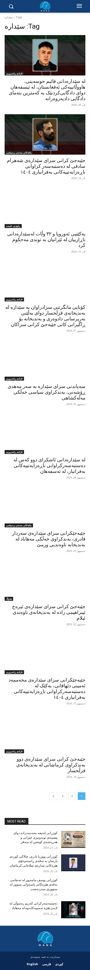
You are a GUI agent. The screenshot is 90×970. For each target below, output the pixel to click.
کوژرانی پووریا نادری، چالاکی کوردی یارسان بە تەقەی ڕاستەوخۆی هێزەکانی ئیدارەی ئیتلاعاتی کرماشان (33, 861)
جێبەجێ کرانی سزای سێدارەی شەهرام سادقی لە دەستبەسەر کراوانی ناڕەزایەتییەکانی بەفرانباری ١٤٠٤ (46, 166)
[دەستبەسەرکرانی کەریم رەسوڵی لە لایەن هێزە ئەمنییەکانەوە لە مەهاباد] (73, 909)
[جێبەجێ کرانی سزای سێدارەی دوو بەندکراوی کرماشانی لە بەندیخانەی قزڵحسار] (45, 733)
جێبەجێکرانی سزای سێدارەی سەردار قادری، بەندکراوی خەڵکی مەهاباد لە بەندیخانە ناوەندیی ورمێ (48, 538)
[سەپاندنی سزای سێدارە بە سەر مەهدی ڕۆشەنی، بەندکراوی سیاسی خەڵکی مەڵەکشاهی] (45, 360)
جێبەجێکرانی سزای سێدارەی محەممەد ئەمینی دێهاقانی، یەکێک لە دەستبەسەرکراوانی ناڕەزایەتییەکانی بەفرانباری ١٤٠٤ (47, 688)
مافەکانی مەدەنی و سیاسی (19, 152)
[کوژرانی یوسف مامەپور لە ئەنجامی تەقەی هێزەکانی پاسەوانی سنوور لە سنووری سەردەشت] (73, 886)
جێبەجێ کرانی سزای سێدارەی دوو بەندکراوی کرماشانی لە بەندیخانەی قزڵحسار (50, 764)
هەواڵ (9, 598)
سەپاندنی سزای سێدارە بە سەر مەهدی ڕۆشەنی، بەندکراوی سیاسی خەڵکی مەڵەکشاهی (46, 392)
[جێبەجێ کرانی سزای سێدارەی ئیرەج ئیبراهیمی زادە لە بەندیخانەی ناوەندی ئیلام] (45, 580)
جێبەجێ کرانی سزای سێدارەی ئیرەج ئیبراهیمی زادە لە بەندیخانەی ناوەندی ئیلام (48, 612)
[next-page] (53, 796)
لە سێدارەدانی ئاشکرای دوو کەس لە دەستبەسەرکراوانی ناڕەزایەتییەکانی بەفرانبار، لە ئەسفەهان (49, 465)
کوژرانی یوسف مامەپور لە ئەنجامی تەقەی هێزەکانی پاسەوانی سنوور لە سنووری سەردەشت (33, 884)
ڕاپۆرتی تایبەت (13, 226)
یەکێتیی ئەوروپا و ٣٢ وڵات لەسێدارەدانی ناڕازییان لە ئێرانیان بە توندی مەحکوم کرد (46, 239)
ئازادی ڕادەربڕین (14, 73)
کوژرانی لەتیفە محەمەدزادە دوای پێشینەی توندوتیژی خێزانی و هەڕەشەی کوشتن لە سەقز (35, 837)
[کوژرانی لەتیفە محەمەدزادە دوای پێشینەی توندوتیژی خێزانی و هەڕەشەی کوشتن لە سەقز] (73, 839)
